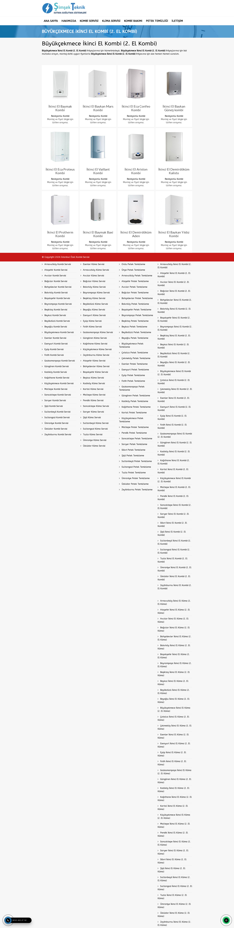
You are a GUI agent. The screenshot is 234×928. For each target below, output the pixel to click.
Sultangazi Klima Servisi (95, 429)
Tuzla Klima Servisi (92, 434)
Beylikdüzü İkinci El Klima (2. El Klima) (174, 692)
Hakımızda (68, 20)
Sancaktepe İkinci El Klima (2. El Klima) (174, 843)
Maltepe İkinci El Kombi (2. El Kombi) (174, 489)
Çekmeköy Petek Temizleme (135, 358)
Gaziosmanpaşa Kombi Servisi (59, 360)
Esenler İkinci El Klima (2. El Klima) (173, 736)
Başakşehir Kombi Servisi (57, 298)
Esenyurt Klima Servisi (94, 315)
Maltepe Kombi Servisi (55, 389)
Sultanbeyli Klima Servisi (95, 423)
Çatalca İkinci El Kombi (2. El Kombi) (174, 382)
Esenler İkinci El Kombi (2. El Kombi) (173, 400)
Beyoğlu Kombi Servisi (55, 326)
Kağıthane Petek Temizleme (136, 407)
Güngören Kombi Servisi (56, 366)
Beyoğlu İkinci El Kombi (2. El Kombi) (174, 364)
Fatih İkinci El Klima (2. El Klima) (172, 763)
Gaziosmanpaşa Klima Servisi (97, 332)
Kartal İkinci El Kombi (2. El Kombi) (173, 471)
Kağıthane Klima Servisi (94, 343)
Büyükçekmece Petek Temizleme (131, 345)
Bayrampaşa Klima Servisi (96, 292)
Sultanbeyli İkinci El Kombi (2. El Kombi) (174, 542)
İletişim (177, 20)
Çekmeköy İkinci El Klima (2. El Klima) (174, 727)
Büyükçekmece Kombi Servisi (59, 332)
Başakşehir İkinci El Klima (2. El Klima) (174, 656)
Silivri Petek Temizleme (133, 450)
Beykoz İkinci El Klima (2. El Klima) (173, 683)
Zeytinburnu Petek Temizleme (136, 489)
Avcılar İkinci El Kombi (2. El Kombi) (173, 284)
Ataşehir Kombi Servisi (55, 270)
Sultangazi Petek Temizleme (136, 467)
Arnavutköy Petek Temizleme (136, 275)
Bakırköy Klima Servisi (94, 287)
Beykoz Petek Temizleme (134, 326)
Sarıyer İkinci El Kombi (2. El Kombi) (173, 515)
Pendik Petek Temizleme (134, 433)
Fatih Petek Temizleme (133, 381)
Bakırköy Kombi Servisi (56, 292)
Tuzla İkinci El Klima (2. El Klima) (172, 897)
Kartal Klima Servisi (92, 389)
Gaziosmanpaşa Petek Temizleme (131, 388)
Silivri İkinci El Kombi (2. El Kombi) (172, 524)
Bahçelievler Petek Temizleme (137, 298)
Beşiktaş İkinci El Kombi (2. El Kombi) (174, 337)
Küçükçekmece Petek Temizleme (131, 420)
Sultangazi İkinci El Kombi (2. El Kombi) (174, 551)
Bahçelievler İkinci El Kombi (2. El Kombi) (175, 301)
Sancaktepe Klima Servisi (95, 406)
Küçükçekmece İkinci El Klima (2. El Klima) (174, 816)
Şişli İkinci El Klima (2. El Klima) (171, 870)
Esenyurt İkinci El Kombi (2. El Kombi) (174, 408)
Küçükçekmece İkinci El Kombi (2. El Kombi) (174, 480)
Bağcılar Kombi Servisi (55, 281)
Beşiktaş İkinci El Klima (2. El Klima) (174, 674)
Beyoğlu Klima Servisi (93, 309)
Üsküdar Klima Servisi (93, 446)
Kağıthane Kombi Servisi (56, 377)
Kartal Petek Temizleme (134, 412)
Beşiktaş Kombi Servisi (55, 309)
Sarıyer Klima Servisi (93, 411)
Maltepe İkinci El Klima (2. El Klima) (174, 825)
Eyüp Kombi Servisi (54, 349)
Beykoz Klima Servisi (93, 377)
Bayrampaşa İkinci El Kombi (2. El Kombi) (175, 328)
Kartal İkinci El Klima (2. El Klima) (173, 807)
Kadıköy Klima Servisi (93, 383)
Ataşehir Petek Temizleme (135, 281)
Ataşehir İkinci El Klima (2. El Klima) (174, 611)
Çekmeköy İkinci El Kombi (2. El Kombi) (175, 391)
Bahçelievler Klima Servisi (95, 366)
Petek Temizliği (157, 20)
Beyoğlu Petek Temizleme (134, 338)
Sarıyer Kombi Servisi (55, 400)
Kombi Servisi (89, 20)
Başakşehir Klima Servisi (95, 372)
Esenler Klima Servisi (93, 264)
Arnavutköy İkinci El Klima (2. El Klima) (174, 602)
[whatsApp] (226, 920)
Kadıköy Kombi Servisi (55, 372)
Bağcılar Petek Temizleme (135, 292)
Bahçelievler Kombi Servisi (57, 287)
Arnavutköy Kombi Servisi (57, 264)
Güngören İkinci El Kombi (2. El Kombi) (175, 444)
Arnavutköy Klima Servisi (95, 270)
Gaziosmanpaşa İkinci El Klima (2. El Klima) (174, 772)
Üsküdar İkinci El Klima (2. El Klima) (174, 914)
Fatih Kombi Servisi (54, 355)
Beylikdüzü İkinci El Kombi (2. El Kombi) (174, 355)
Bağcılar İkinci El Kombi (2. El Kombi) (174, 293)
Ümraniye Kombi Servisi (56, 423)
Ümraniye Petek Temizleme (135, 478)
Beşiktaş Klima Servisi (93, 298)
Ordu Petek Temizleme (133, 264)
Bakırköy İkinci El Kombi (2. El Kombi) (174, 310)
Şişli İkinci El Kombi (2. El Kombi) (172, 533)
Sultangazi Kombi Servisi (57, 417)
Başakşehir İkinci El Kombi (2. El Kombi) (174, 319)
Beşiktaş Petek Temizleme (135, 321)
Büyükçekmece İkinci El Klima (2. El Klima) (174, 709)
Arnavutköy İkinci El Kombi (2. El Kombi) (174, 266)
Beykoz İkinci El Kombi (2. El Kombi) (173, 346)
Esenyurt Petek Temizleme (135, 369)
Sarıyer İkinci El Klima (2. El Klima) (173, 852)
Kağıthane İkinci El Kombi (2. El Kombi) (174, 462)
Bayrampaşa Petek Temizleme (137, 315)
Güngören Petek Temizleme (135, 395)
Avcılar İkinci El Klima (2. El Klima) (173, 620)
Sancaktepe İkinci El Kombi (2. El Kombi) (174, 507)
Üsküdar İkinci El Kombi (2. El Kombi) (174, 578)
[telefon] (8, 920)
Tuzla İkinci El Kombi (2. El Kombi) (172, 560)
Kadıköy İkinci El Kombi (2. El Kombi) (174, 453)
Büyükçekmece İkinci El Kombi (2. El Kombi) (174, 373)
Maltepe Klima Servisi (93, 394)
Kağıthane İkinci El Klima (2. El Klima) (175, 799)
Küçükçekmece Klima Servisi (97, 349)
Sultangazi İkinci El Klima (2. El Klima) (175, 888)
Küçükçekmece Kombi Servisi (59, 383)
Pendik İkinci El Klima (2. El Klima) (173, 834)
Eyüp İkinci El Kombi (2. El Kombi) (172, 417)
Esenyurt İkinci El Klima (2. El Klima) (174, 745)
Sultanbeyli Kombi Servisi (57, 411)
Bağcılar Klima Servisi (93, 281)
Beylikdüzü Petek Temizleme (136, 332)
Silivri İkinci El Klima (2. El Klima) (172, 861)
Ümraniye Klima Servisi (94, 440)
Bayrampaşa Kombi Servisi (58, 304)
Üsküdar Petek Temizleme (135, 484)
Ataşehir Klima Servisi (93, 360)
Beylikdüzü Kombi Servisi (57, 321)
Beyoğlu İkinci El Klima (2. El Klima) (173, 700)
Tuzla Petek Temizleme (133, 472)
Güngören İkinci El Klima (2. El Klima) (174, 781)
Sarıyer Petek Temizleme (134, 444)
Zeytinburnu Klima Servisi (95, 355)
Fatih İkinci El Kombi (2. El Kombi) (172, 426)
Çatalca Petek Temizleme (134, 352)
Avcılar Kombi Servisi (55, 275)
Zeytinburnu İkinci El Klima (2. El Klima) (174, 923)
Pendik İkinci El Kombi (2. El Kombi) (173, 498)
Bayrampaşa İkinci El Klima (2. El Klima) (174, 665)
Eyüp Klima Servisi (92, 321)
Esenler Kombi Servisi (55, 338)
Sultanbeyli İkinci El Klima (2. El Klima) (174, 879)
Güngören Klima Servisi (94, 338)
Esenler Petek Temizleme (134, 364)
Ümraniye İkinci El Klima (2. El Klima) (174, 906)
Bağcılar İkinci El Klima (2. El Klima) (174, 629)
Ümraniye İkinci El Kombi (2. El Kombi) (174, 569)
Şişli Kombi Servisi (53, 406)
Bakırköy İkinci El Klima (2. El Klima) (174, 647)
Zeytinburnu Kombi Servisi (57, 434)
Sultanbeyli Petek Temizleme (136, 461)
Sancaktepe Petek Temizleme (136, 438)
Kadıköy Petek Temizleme (134, 401)
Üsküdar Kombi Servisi (55, 429)
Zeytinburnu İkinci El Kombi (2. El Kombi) (174, 587)
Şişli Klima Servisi (91, 417)
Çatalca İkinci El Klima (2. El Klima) (173, 718)
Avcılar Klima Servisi (93, 275)
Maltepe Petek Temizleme (135, 427)
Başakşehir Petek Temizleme (136, 309)
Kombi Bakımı (133, 20)
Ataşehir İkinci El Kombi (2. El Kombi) (174, 275)
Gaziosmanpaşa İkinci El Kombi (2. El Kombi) (175, 435)
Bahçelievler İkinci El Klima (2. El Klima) (174, 638)
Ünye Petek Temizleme (133, 270)
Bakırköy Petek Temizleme (135, 304)
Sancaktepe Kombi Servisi (57, 394)
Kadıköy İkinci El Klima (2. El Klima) (173, 790)
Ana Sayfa (51, 20)
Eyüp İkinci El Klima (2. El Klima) (172, 754)
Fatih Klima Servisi (92, 326)
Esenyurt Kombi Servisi (56, 343)
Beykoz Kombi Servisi (55, 315)
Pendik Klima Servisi (92, 400)
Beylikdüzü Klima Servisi (95, 304)
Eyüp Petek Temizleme (133, 375)
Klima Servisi (111, 20)
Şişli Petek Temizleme (132, 455)
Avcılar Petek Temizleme (134, 287)
